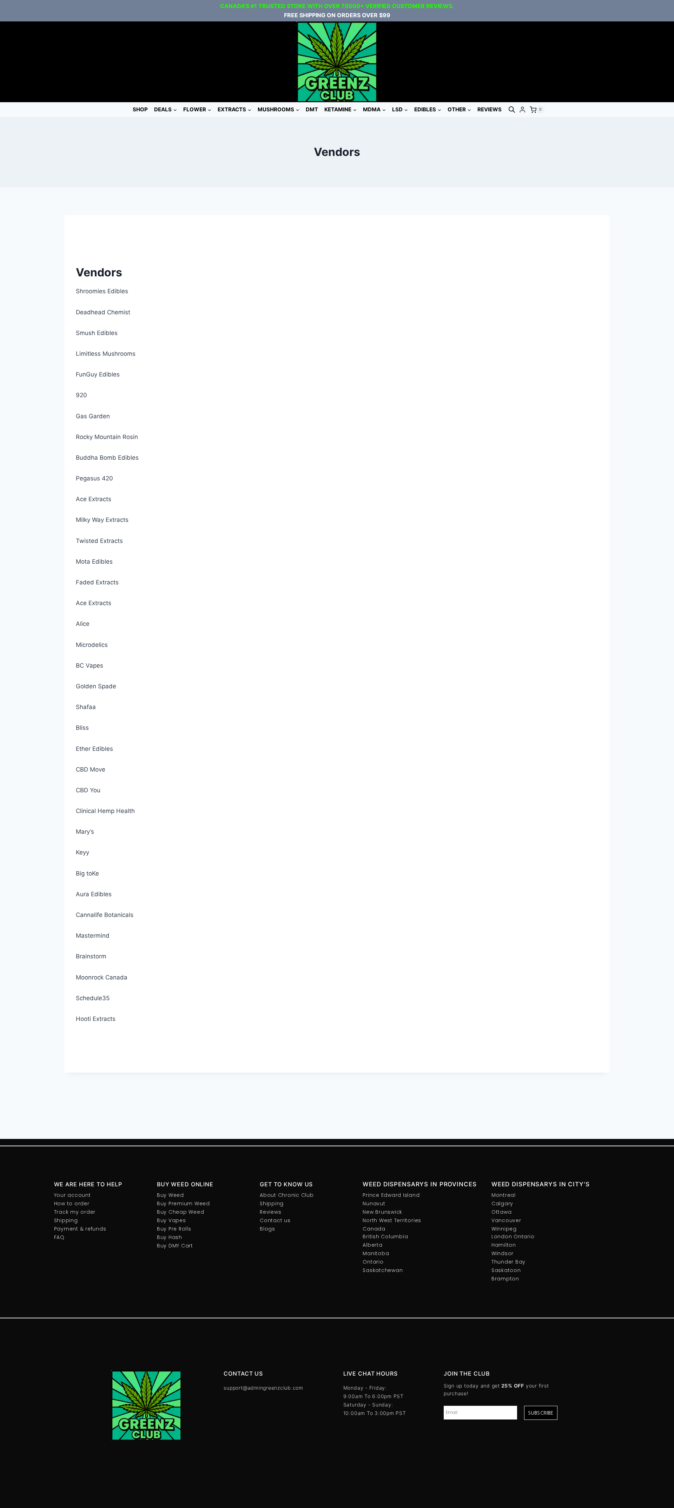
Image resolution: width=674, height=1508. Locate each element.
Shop (140, 109)
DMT (312, 109)
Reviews (489, 109)
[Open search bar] (511, 109)
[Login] (522, 110)
